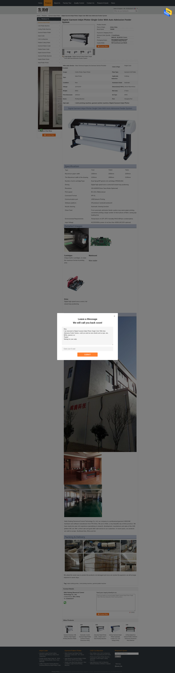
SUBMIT (87, 354)
